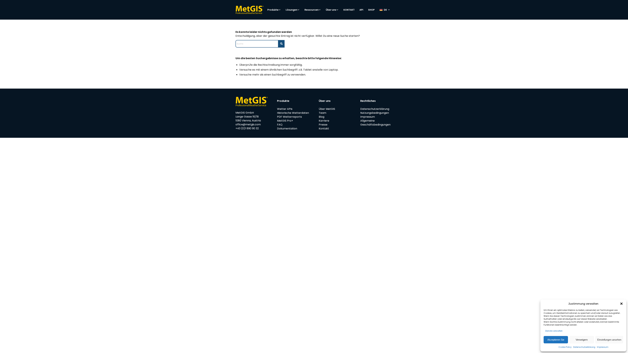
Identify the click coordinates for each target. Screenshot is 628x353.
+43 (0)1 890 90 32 (247, 128)
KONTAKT (349, 9)
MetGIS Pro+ (285, 121)
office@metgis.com (248, 124)
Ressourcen (312, 9)
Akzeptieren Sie (555, 339)
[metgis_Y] (249, 10)
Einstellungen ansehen (609, 339)
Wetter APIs (284, 109)
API (361, 9)
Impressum (602, 347)
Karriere (324, 121)
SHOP (371, 9)
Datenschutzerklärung (584, 347)
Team (322, 113)
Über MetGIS (327, 109)
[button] (621, 303)
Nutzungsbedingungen (374, 113)
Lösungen (291, 9)
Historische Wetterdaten (293, 113)
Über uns (331, 9)
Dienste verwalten (554, 330)
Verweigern (582, 339)
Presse (323, 124)
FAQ (279, 124)
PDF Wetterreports (289, 117)
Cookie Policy (565, 347)
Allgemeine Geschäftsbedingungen (375, 122)
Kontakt (324, 128)
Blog (321, 117)
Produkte (273, 9)
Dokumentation (287, 128)
